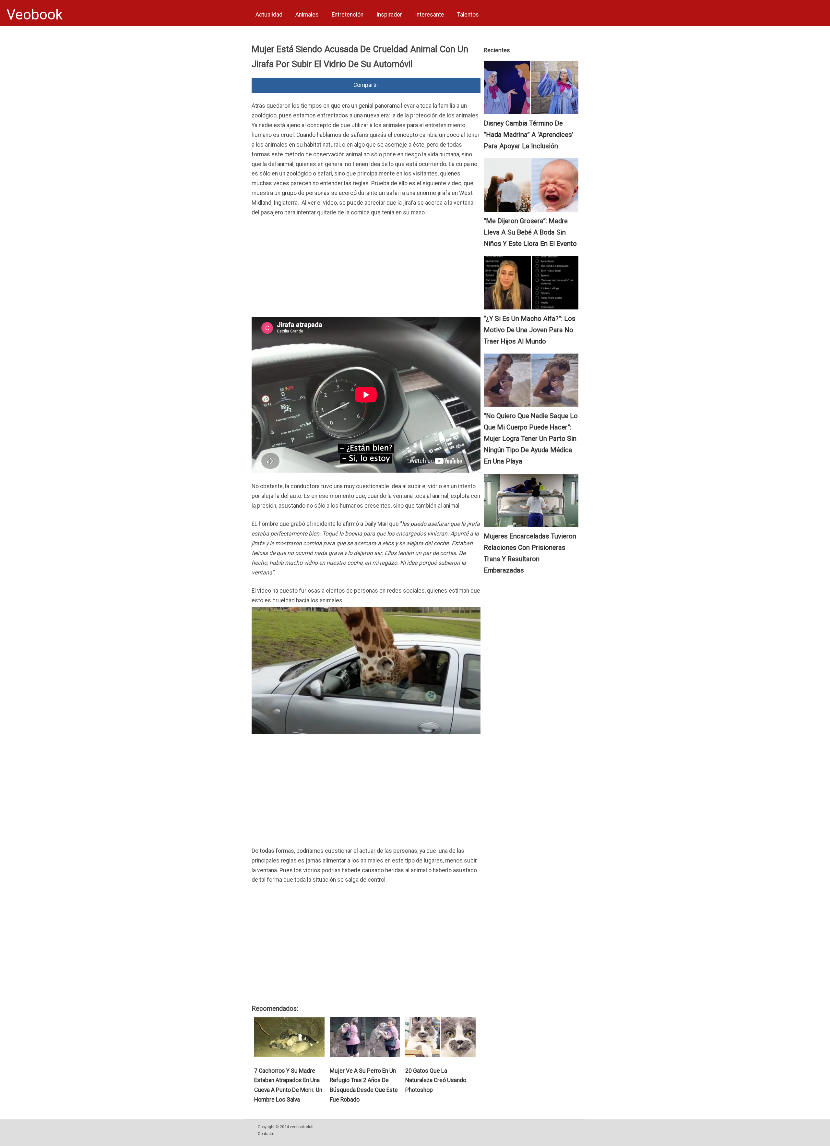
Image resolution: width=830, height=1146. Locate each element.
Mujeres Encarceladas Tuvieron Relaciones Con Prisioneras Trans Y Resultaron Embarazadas (530, 553)
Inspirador (389, 14)
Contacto (266, 1133)
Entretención (347, 14)
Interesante (429, 14)
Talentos (468, 14)
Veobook (34, 14)
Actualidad (268, 14)
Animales (307, 14)
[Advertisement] (366, 271)
